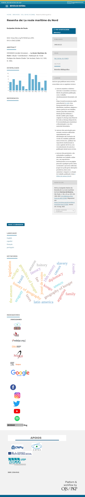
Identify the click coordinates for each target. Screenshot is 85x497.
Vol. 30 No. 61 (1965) (28, 14)
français (9, 244)
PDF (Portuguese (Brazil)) (61, 31)
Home (9, 14)
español (9, 241)
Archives (16, 14)
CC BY (67, 103)
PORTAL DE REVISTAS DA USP (11, 3)
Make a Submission (15, 224)
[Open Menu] (7, 6)
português (10, 247)
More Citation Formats (61, 210)
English (9, 238)
